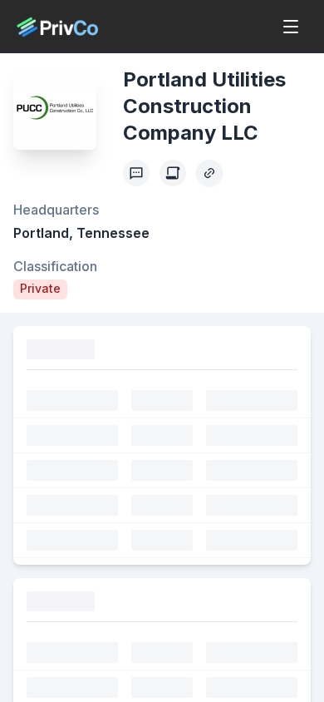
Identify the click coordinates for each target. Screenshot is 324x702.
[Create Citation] (173, 173)
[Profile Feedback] (136, 173)
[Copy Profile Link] (209, 173)
